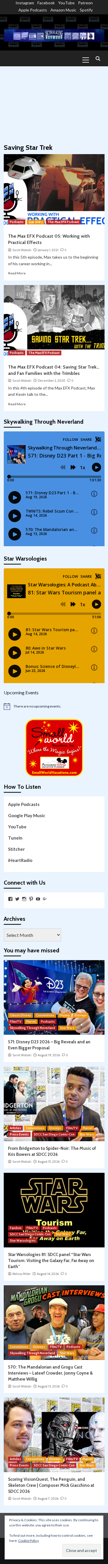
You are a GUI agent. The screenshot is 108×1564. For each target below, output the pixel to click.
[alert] (54, 706)
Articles (15, 1128)
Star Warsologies (23, 1241)
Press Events (19, 1134)
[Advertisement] (54, 102)
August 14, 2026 (48, 1274)
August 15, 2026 (49, 1162)
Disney (64, 1015)
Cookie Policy (28, 1540)
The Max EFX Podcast (63, 222)
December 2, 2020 (51, 381)
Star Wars (36, 222)
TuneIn (15, 837)
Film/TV (15, 1022)
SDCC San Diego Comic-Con (54, 1134)
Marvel (31, 1022)
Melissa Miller (21, 1274)
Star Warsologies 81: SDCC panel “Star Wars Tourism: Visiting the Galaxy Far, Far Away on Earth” (51, 1260)
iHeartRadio (20, 860)
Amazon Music (63, 9)
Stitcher (16, 849)
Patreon (85, 2)
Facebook (46, 2)
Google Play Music (26, 815)
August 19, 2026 (49, 1055)
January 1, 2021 (48, 250)
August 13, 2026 (49, 1386)
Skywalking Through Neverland (32, 1028)
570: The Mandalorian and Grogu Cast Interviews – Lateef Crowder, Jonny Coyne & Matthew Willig (50, 1373)
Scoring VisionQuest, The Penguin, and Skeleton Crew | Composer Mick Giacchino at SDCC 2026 (51, 1485)
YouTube (66, 2)
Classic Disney (20, 1015)
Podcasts (17, 222)
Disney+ (81, 1015)
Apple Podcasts (32, 9)
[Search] (98, 59)
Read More (17, 273)
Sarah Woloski (21, 250)
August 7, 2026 (48, 1499)
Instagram (25, 2)
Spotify (86, 9)
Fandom (16, 1228)
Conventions (45, 1015)
